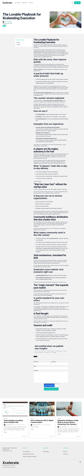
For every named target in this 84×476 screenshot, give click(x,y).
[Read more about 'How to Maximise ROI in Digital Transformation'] (42, 409)
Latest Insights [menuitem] (46, 451)
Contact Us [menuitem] (65, 454)
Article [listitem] (5, 432)
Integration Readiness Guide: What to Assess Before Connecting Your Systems (68, 422)
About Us (31, 2)
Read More (24, 436)
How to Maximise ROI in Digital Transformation (42, 421)
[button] (80, 462)
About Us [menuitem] (65, 451)
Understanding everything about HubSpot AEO (13, 421)
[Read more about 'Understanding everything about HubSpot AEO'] (15, 409)
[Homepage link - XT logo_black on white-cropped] (11, 463)
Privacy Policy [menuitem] (12, 465)
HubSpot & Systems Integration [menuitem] (29, 456)
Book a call (77, 2)
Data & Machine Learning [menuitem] (28, 454)
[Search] (72, 2)
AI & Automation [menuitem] (26, 451)
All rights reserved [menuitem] (6, 465)
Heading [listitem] (18, 42)
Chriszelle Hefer (8, 21)
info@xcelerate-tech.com (7, 450)
